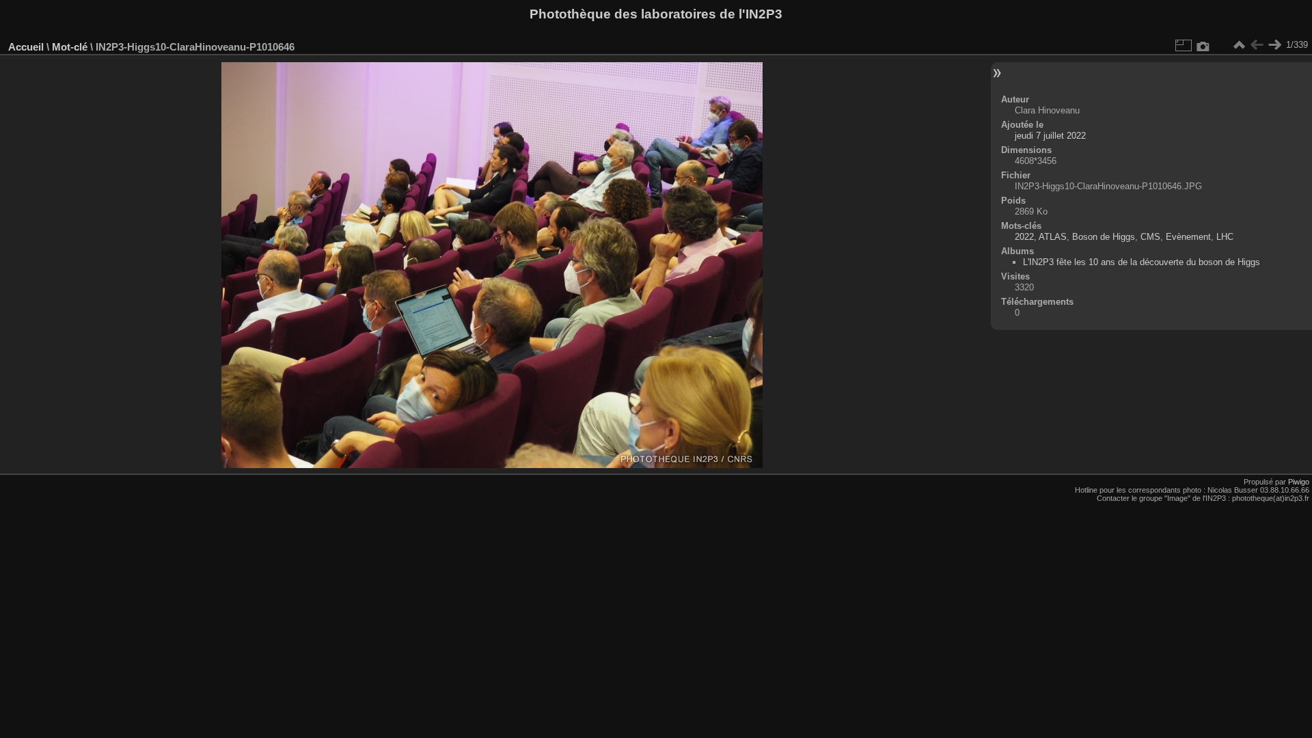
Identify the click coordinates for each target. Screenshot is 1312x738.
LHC (1224, 237)
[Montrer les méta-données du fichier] (1203, 45)
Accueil (26, 47)
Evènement (1188, 237)
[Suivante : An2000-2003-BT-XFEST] (1274, 45)
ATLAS (1053, 237)
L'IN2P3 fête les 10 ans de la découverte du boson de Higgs (1141, 262)
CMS (1150, 237)
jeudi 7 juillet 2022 (1050, 136)
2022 (1024, 237)
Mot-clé (69, 47)
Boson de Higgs (1103, 237)
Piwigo (1298, 482)
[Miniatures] (1239, 45)
